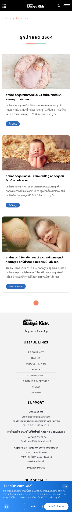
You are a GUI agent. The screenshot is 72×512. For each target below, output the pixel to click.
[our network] (4, 6)
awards (36, 392)
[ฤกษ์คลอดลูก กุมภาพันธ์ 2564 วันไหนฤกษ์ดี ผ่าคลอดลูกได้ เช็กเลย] (36, 71)
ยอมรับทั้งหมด (56, 506)
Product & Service (36, 381)
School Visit (36, 375)
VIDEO (36, 387)
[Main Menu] (66, 5)
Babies (36, 358)
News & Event (16, 286)
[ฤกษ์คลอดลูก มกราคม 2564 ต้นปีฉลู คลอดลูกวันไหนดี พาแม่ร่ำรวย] (36, 153)
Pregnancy (36, 352)
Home (5, 18)
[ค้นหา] (58, 5)
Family (36, 369)
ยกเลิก (33, 506)
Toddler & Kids (36, 364)
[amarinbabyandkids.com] (36, 5)
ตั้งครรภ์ (13, 123)
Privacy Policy (36, 467)
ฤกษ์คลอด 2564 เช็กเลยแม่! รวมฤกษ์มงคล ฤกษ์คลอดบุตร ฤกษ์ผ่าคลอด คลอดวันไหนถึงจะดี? (34, 259)
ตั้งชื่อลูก (13, 205)
